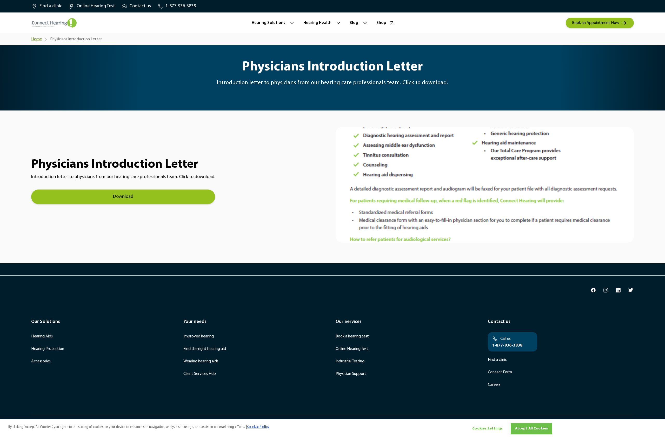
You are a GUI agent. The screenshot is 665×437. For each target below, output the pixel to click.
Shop (381, 23)
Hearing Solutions (268, 23)
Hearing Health (317, 23)
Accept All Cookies (531, 429)
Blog (354, 23)
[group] (46, 6)
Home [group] (36, 39)
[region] (332, 428)
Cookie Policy (258, 427)
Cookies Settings (487, 429)
